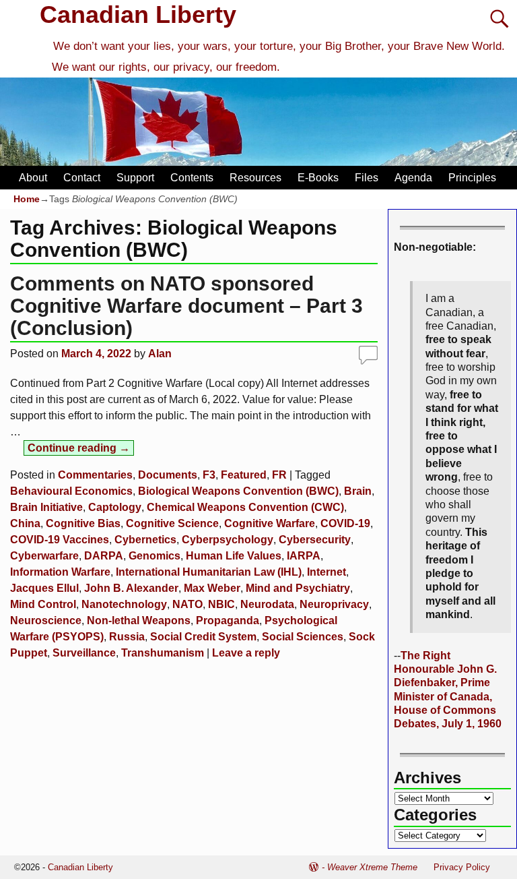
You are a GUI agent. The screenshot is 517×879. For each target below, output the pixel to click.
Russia (127, 636)
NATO (187, 604)
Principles (472, 177)
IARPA (303, 556)
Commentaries (95, 475)
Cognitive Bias (83, 523)
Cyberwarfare (44, 556)
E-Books (318, 177)
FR (279, 475)
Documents (167, 475)
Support (135, 177)
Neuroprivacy (334, 604)
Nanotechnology (124, 604)
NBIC (221, 604)
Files (366, 177)
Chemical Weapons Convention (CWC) (245, 507)
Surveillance (84, 653)
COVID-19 (345, 523)
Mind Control (43, 604)
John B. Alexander (131, 588)
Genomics (154, 556)
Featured (244, 475)
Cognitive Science (172, 523)
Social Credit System (203, 636)
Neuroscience (45, 620)
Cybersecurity (315, 539)
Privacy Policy (462, 867)
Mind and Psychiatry (298, 588)
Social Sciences (302, 636)
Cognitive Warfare (269, 523)
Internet (326, 572)
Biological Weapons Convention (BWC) (238, 491)
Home (26, 198)
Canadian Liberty (138, 14)
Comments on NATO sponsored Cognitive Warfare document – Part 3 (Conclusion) (186, 305)
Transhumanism (162, 653)
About (33, 177)
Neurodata (267, 604)
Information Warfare (60, 572)
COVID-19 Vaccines (59, 539)
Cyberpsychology (227, 539)
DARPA (103, 556)
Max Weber (212, 588)
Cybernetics (145, 539)
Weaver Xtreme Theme (372, 867)
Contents (191, 177)
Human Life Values (233, 556)
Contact (81, 177)
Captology (114, 507)
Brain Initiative (46, 507)
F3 (209, 475)
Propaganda (227, 620)
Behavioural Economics (71, 491)
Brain (358, 491)
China (25, 523)
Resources (255, 177)
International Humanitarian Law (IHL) (209, 572)
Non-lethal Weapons (139, 620)
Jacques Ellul (44, 588)
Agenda (413, 177)
